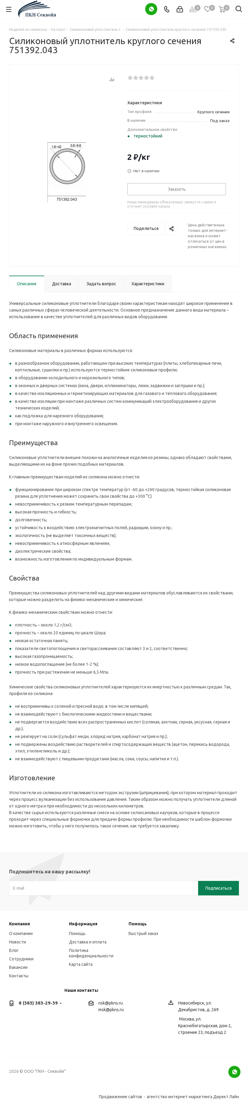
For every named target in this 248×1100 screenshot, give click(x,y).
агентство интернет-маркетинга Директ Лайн (193, 1096)
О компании (21, 933)
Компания (19, 923)
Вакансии (18, 967)
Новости (17, 942)
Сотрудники (21, 958)
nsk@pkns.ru (110, 1003)
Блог (14, 950)
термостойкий (147, 136)
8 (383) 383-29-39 (38, 1002)
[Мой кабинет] (180, 9)
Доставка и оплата (87, 942)
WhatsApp (151, 9)
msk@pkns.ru (111, 1009)
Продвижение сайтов (120, 1096)
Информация (83, 923)
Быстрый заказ (143, 933)
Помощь (77, 933)
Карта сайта (81, 964)
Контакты (18, 975)
